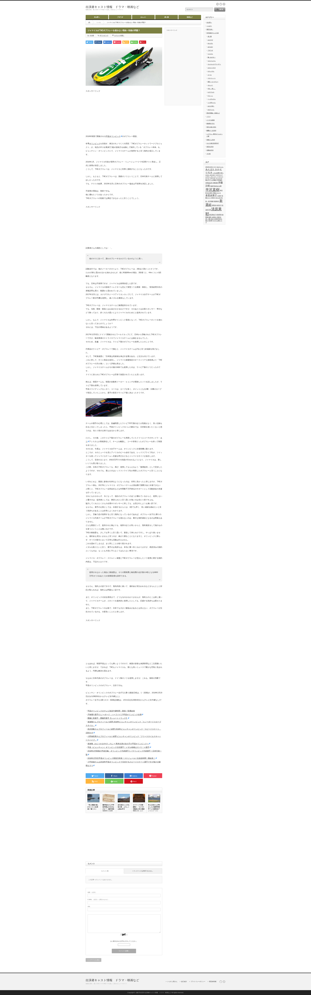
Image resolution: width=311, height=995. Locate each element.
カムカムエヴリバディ (214, 64)
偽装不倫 (213, 186)
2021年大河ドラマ (210, 167)
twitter (220, 4)
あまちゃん (211, 109)
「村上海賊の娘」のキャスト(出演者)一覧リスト (93, 807)
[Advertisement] (124, 109)
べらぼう (209, 26)
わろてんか (211, 92)
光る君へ (97, 17)
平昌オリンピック (113, 136)
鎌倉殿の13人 (211, 123)
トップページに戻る (93, 960)
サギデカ (218, 175)
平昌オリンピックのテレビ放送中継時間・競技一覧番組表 (111, 711)
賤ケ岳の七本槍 (213, 219)
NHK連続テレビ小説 (213, 33)
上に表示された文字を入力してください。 (124, 941)
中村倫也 (219, 180)
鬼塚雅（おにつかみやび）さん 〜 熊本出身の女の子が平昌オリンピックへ (118, 744)
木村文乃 (219, 205)
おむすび (210, 40)
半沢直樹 (212, 190)
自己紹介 (184, 981)
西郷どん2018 (211, 139)
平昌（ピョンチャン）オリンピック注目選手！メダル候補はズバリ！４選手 (118, 747)
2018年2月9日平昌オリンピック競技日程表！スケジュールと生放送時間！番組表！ (121, 758)
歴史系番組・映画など (213, 113)
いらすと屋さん (172, 981)
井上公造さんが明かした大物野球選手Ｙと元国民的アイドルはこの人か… (154, 809)
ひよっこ (210, 95)
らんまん (210, 54)
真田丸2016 (210, 146)
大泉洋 (219, 195)
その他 (92, 35)
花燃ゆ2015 (210, 150)
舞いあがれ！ (212, 57)
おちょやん (211, 71)
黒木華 (210, 220)
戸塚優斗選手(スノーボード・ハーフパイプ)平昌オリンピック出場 (114, 714)
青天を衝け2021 (211, 127)
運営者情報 (212, 981)
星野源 (214, 205)
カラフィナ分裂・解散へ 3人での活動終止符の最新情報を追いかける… (139, 809)
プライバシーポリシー (198, 981)
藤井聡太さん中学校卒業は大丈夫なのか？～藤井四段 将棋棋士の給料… (108, 808)
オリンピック (104, 35)
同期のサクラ (217, 193)
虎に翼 (166, 17)
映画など (190, 17)
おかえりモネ (212, 67)
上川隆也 (213, 180)
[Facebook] (224, 981)
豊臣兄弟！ (210, 29)
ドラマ (209, 116)
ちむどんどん (212, 61)
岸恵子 (213, 197)
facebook (224, 4)
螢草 (209, 217)
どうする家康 (211, 120)
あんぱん (210, 43)
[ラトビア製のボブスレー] (104, 416)
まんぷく (143, 17)
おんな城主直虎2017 (213, 143)
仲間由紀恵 (208, 183)
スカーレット (212, 78)
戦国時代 (216, 201)
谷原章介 (214, 217)
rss (217, 4)
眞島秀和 (219, 214)
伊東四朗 (215, 183)
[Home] (89, 22)
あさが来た (211, 106)
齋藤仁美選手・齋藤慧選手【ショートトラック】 (107, 718)
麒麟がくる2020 (211, 130)
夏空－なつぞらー (213, 81)
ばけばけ (210, 47)
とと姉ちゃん (212, 102)
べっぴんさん (212, 99)
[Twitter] (220, 981)
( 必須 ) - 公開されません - (98, 899)
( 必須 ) (92, 892)
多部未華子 (211, 195)
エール (210, 75)
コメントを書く (119, 35)
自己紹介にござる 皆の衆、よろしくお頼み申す (124, 807)
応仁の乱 (218, 197)
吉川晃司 (209, 193)
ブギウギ (120, 17)
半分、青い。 (212, 88)
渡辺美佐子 (212, 214)
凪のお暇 (218, 186)
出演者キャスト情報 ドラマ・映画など (112, 6)
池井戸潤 (208, 210)
